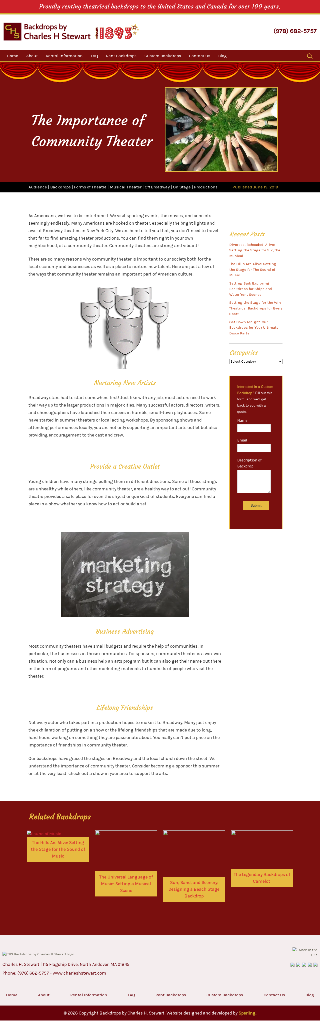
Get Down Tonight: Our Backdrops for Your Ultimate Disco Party (253, 327)
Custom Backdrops (162, 55)
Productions (206, 186)
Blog (222, 55)
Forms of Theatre (90, 186)
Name (242, 420)
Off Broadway (157, 186)
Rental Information (64, 55)
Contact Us (199, 55)
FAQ (94, 55)
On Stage (182, 186)
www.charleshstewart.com (79, 973)
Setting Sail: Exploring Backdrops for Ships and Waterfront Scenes (250, 289)
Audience (37, 186)
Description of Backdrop (249, 462)
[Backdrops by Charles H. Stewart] (47, 31)
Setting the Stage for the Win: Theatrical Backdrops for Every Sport (255, 308)
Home (12, 55)
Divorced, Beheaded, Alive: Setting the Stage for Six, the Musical (254, 250)
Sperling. (247, 1013)
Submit (256, 505)
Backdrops (60, 186)
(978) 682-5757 (295, 30)
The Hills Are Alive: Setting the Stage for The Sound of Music (252, 269)
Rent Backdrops (121, 55)
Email (242, 440)
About (32, 55)
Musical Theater (126, 186)
